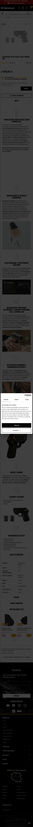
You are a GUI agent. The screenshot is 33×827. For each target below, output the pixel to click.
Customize (15, 430)
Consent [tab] (6, 399)
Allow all (16, 425)
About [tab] (27, 399)
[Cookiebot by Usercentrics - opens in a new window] (24, 395)
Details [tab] (16, 399)
